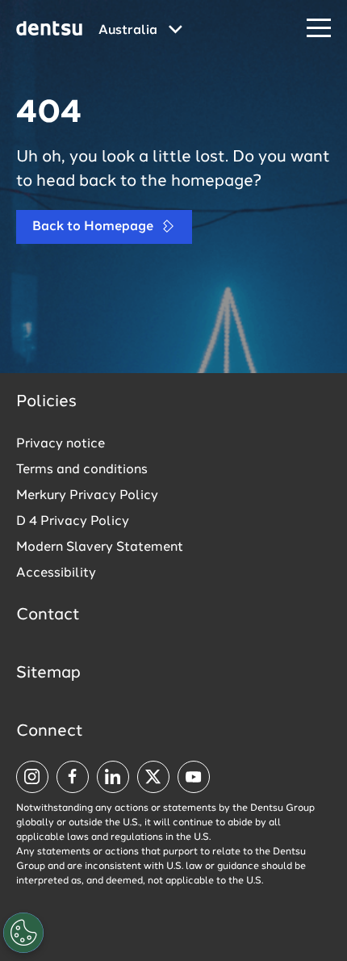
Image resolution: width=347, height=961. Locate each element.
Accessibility (56, 573)
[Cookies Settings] (23, 933)
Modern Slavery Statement (99, 547)
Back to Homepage (94, 226)
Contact (48, 615)
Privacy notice (60, 444)
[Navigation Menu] (319, 29)
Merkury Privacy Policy (87, 495)
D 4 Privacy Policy (72, 521)
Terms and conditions (82, 470)
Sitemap (48, 673)
